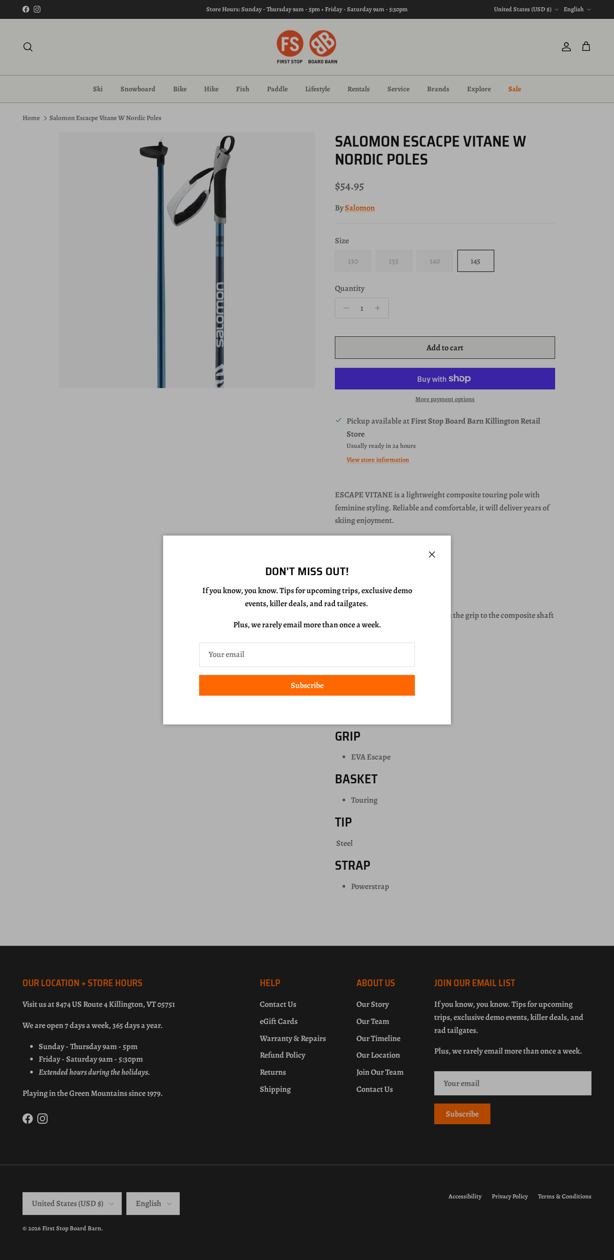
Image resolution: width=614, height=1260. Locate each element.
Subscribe (307, 685)
